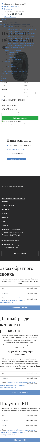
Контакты (5, 217)
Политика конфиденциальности (13, 198)
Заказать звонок (20, 254)
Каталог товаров (8, 205)
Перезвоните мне (20, 308)
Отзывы (4, 213)
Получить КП (20, 440)
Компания (5, 201)
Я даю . (17, 300)
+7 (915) (13, 14)
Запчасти (5, 225)
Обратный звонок (10, 17)
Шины (4, 221)
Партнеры (5, 209)
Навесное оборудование (11, 229)
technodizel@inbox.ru (11, 6)
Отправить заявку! (20, 392)
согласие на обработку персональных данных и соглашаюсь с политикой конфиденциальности (17, 300)
